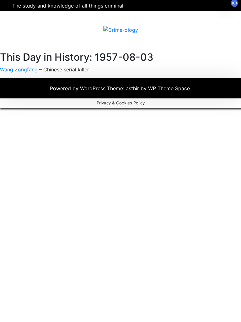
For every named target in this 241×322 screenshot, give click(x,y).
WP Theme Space (169, 88)
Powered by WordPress (78, 88)
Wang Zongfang (19, 69)
